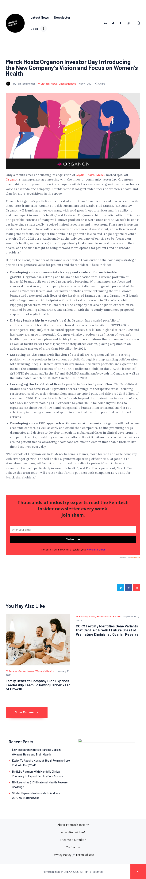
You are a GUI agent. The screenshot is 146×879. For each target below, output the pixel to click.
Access (13, 671)
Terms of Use (85, 855)
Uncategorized (67, 83)
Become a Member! (73, 840)
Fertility (83, 616)
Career (22, 671)
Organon (12, 179)
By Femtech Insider (24, 83)
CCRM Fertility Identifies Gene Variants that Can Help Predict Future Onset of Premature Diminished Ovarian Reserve (107, 630)
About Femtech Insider (73, 825)
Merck (100, 175)
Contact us (73, 847)
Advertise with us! (73, 832)
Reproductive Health (109, 616)
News (54, 83)
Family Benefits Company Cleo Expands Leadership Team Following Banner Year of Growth (38, 685)
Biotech (45, 83)
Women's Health (44, 671)
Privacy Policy (61, 855)
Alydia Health (85, 175)
